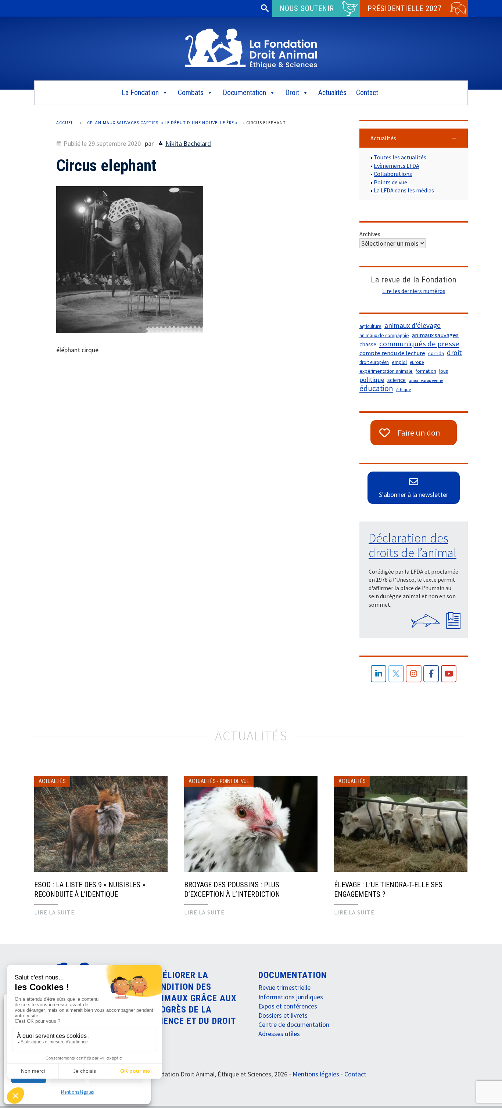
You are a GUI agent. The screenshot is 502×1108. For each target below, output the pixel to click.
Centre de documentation (293, 1024)
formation (426, 371)
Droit (292, 92)
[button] (413, 138)
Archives (369, 234)
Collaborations (393, 173)
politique (371, 380)
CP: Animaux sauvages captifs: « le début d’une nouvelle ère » (162, 122)
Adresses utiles (279, 1033)
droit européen (374, 362)
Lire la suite (54, 912)
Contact (367, 92)
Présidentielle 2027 (404, 8)
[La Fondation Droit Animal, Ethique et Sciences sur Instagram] (414, 673)
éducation (376, 389)
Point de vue (234, 781)
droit (454, 353)
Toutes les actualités (400, 157)
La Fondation (140, 92)
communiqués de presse (419, 344)
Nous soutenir (307, 8)
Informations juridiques (290, 997)
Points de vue (390, 182)
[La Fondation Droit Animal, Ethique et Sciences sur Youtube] (449, 673)
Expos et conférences (287, 1006)
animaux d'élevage (412, 325)
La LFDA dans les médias (404, 190)
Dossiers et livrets (283, 1015)
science (396, 379)
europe (417, 362)
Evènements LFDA (396, 165)
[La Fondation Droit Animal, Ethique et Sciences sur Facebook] (431, 673)
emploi (399, 362)
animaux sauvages (435, 335)
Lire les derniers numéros (413, 291)
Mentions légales (77, 1092)
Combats (191, 92)
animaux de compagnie (384, 335)
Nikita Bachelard (188, 143)
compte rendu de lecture (392, 353)
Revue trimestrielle (284, 987)
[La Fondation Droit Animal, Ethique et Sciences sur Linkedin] (379, 673)
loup (443, 371)
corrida (436, 353)
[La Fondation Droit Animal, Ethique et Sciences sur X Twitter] (396, 673)
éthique (403, 389)
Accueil (65, 122)
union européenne (426, 380)
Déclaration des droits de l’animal (412, 545)
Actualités (332, 92)
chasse (367, 344)
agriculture (370, 326)
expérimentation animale (386, 371)
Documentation (244, 92)
